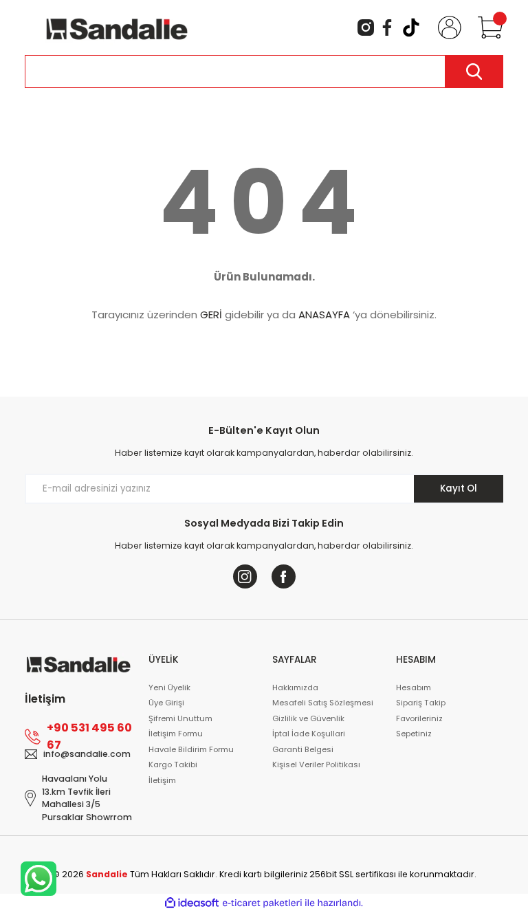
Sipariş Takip (421, 702)
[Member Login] (446, 27)
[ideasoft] (191, 903)
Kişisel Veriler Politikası (316, 764)
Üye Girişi (166, 702)
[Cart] (487, 27)
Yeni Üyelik (169, 687)
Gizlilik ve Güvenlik (308, 718)
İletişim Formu (175, 733)
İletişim (162, 780)
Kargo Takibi (172, 764)
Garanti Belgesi (302, 749)
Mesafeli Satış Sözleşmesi (322, 702)
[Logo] (116, 26)
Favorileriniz (419, 718)
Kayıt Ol (458, 488)
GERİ (211, 314)
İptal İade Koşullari (308, 733)
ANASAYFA (324, 314)
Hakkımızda (295, 687)
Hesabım (413, 687)
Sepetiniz (414, 733)
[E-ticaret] (262, 903)
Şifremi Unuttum (180, 718)
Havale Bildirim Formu (191, 749)
